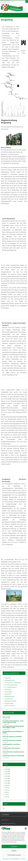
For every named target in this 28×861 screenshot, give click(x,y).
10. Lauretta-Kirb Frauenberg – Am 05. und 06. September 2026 (13, 721)
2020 (5, 783)
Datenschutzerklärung (15, 858)
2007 (5, 797)
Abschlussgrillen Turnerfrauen (11, 744)
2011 (5, 794)
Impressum (23, 858)
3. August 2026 (6, 729)
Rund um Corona (9, 705)
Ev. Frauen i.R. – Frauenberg (12, 682)
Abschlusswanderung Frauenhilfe (12, 740)
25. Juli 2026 (5, 734)
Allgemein (7, 678)
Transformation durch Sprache (11, 748)
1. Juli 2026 (5, 753)
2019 (5, 785)
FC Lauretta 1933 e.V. (10, 687)
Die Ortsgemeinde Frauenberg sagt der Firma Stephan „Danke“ (13, 726)
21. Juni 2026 (5, 757)
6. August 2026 (6, 718)
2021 (5, 780)
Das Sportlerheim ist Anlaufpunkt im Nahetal (13, 732)
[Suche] (27, 1)
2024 (5, 773)
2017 (5, 790)
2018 (5, 787)
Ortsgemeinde (8, 703)
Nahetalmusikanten (10, 701)
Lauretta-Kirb (8, 698)
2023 (5, 776)
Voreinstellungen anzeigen (14, 855)
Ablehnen (14, 850)
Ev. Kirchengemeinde (10, 685)
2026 (5, 769)
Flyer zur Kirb (6, 717)
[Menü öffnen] (1, 15)
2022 (5, 778)
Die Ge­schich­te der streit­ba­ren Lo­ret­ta (13, 752)
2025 (5, 771)
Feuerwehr (7, 689)
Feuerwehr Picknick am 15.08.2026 (12, 736)
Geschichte (7, 694)
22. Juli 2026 (5, 738)
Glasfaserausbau (9, 696)
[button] (25, 828)
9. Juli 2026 (5, 742)
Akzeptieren (14, 846)
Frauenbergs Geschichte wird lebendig (13, 755)
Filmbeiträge (8, 692)
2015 (5, 792)
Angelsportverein (9, 680)
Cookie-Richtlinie (6, 858)
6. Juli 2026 (5, 750)
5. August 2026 (6, 724)
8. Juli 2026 (5, 746)
